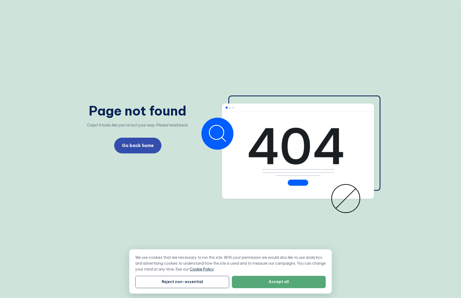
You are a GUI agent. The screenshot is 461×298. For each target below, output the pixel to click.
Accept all (279, 281)
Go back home (138, 145)
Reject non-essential (182, 281)
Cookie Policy (202, 269)
